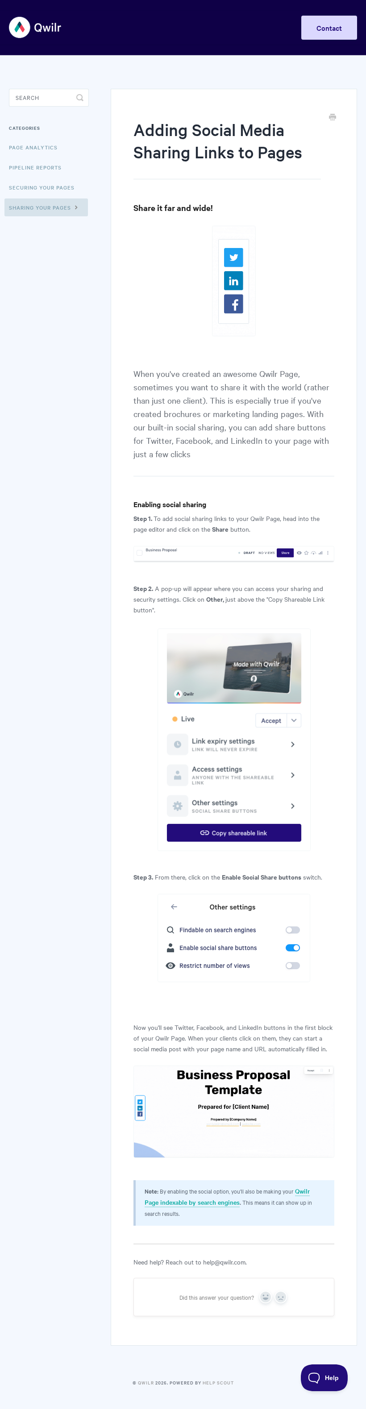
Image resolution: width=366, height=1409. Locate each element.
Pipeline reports (35, 167)
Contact (329, 28)
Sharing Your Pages (41, 207)
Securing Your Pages (42, 187)
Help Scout (218, 1382)
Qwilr (146, 1382)
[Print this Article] (332, 118)
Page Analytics (33, 147)
